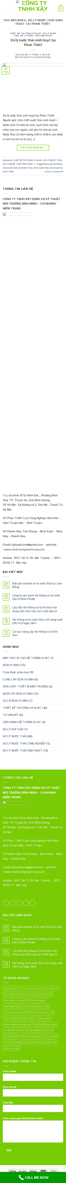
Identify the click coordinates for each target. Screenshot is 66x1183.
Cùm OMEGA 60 (12, 1006)
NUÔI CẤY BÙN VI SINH (18, 693)
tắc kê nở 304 (11, 1036)
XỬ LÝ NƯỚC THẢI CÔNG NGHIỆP (24, 743)
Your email (9, 1086)
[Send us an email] (26, 903)
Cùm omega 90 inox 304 (16, 1012)
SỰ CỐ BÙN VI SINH (15, 700)
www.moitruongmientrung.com (24, 549)
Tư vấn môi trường (13, 1030)
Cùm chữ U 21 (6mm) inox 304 (19, 994)
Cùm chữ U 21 (51, 988)
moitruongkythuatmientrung (33, 57)
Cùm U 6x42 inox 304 (43, 1012)
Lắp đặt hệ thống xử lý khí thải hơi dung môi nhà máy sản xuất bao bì (34, 609)
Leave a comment (54, 171)
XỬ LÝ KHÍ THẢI (13, 729)
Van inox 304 (50, 1036)
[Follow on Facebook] (6, 903)
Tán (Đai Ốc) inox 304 (45, 1024)
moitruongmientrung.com (17, 1024)
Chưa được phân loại (16, 672)
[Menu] (5, 6)
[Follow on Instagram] (13, 903)
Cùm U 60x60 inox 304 (15, 1018)
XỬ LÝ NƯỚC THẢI (52, 160)
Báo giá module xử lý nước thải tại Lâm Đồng (37, 585)
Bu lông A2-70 (11, 988)
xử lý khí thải (32, 1042)
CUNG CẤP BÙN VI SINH (18, 679)
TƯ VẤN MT (11, 715)
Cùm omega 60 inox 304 (36, 1006)
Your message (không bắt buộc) (23, 1118)
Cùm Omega (38, 1000)
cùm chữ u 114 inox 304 (16, 1000)
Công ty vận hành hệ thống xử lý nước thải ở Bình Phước (36, 597)
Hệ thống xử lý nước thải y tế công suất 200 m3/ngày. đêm (37, 621)
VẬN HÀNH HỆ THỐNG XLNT (22, 722)
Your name (9, 1071)
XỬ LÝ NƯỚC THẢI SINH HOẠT (36, 36)
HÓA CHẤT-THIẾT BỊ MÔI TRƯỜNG (25, 686)
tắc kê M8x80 (33, 1030)
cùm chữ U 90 (45, 994)
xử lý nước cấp (49, 1042)
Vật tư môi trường (13, 1042)
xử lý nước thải (11, 1048)
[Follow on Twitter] (19, 903)
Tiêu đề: (8, 1102)
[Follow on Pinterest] (33, 903)
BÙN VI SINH (11, 665)
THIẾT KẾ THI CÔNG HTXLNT (25, 33)
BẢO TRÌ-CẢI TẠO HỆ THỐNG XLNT (26, 658)
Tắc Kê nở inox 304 (30, 1036)
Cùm (24, 988)
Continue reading (33, 147)
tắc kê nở (48, 1030)
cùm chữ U (35, 988)
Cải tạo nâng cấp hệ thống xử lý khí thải (35, 633)
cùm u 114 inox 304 (40, 1018)
